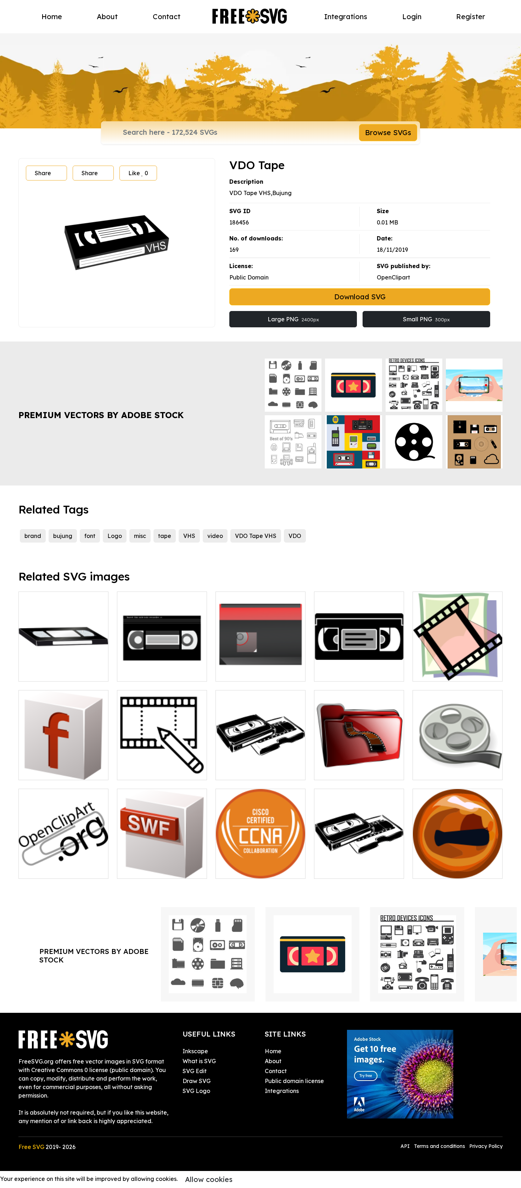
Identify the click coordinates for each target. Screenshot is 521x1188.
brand (32, 535)
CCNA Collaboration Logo (259, 868)
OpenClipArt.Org (48, 868)
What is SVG (199, 1061)
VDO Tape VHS (255, 535)
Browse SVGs (388, 132)
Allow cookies (209, 1179)
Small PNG (426, 319)
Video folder (339, 770)
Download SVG (360, 296)
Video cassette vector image (260, 766)
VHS (189, 535)
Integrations (345, 16)
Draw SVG (197, 1080)
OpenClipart (393, 277)
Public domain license (294, 1080)
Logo (114, 535)
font (89, 535)
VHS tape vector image (354, 671)
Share (43, 173)
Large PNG (293, 319)
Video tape (41, 671)
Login (411, 16)
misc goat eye (439, 868)
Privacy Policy (486, 1146)
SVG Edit (195, 1071)
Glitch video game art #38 (62, 770)
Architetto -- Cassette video (359, 864)
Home (51, 16)
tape (164, 535)
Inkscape (195, 1051)
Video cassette (145, 671)
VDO (294, 535)
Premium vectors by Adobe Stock (101, 415)
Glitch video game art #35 (160, 868)
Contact (166, 16)
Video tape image (445, 671)
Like (138, 173)
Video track (436, 770)
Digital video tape (248, 671)
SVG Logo (196, 1090)
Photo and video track (155, 770)
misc (140, 535)
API (405, 1146)
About (107, 16)
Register (470, 16)
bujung (62, 535)
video (215, 535)
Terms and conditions (439, 1146)
